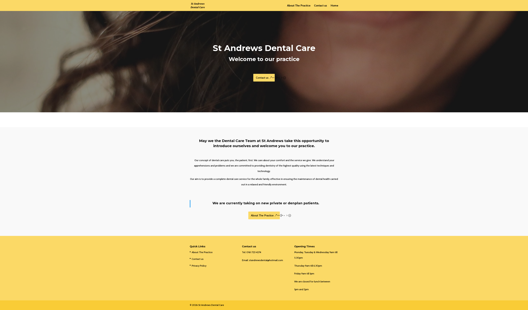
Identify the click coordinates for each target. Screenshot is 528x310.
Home (334, 6)
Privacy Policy (199, 265)
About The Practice (298, 6)
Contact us (320, 6)
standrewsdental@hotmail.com (266, 260)
